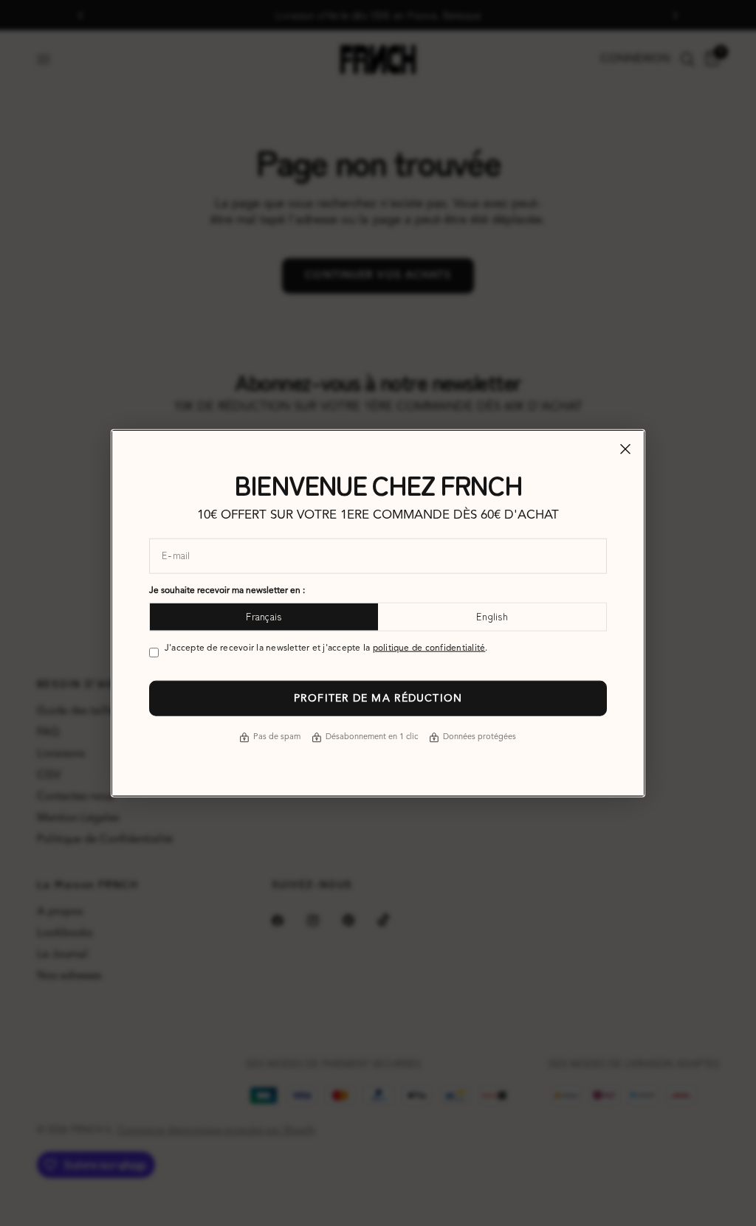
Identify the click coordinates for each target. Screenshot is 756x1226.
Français (263, 616)
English (492, 616)
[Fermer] (625, 449)
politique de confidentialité (429, 647)
